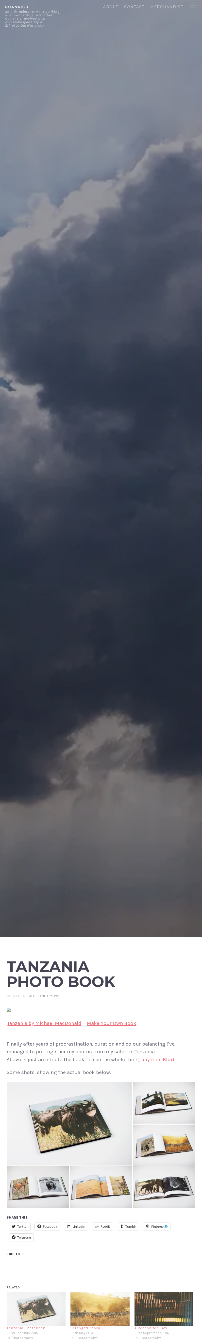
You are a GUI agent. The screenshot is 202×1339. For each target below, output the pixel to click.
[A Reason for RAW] (164, 1309)
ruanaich (17, 7)
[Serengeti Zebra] (99, 1309)
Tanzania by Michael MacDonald (44, 1023)
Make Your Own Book (111, 1023)
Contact (134, 7)
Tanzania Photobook (26, 1328)
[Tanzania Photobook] (36, 1309)
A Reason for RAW (151, 1328)
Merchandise (167, 7)
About (110, 7)
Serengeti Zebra (85, 1328)
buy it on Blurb (158, 1059)
